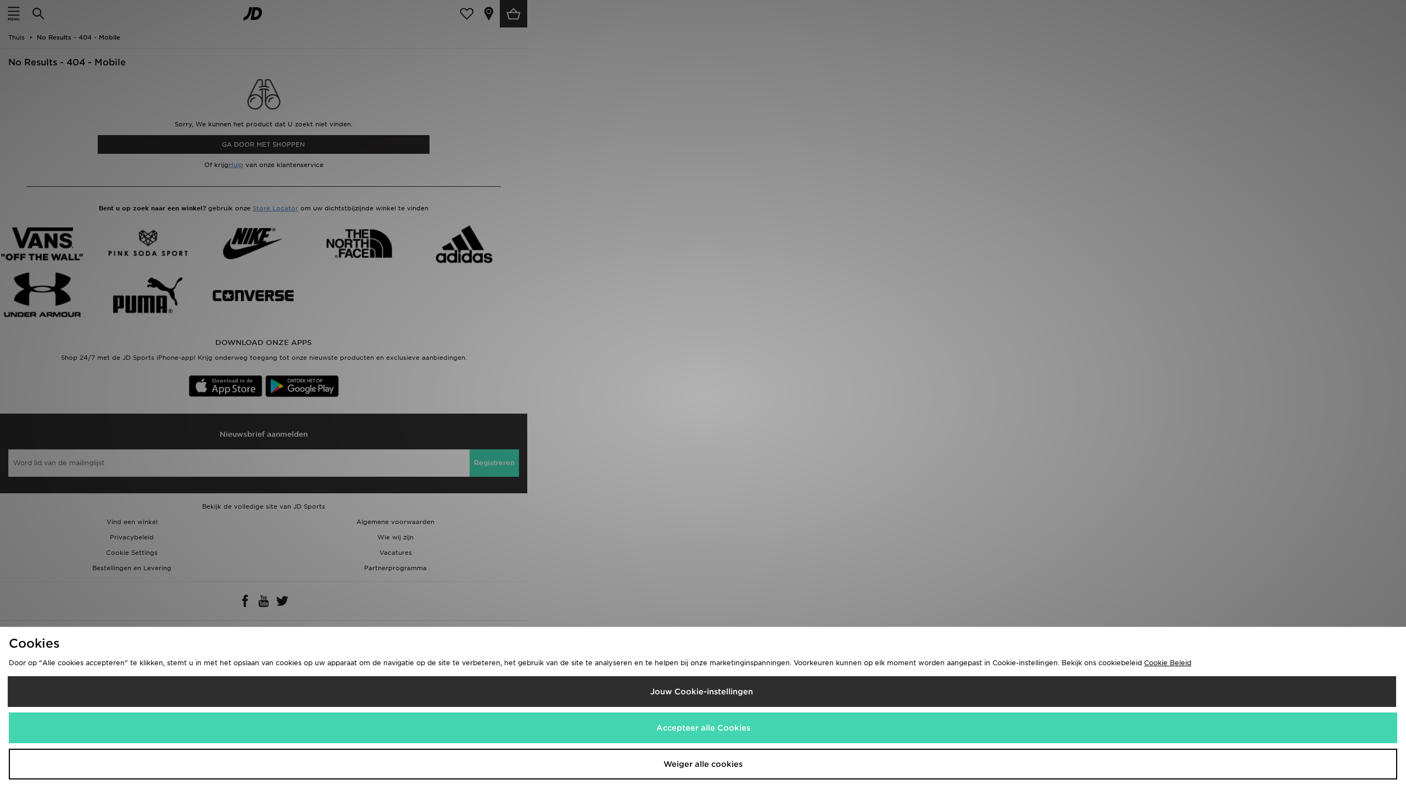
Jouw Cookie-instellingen (701, 691)
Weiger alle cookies (703, 764)
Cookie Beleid (1167, 663)
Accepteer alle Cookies (703, 727)
